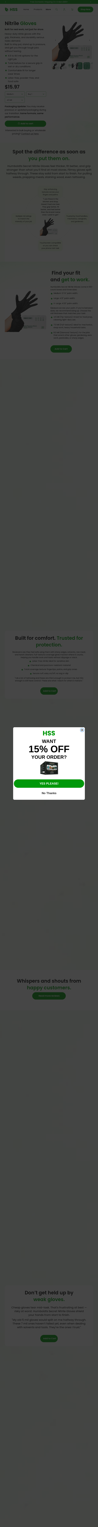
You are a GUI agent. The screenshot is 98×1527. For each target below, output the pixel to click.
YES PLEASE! (49, 783)
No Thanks (49, 793)
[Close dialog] (82, 730)
